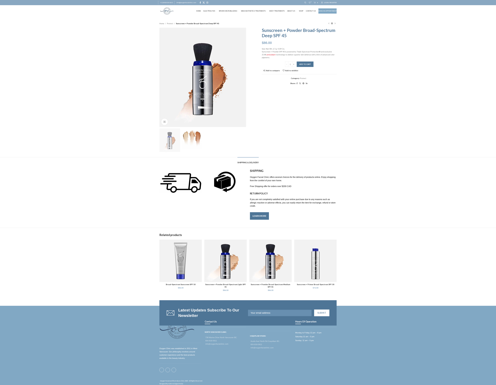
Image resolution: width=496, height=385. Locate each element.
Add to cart (305, 64)
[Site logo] (167, 11)
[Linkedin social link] (306, 83)
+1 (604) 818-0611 (166, 2)
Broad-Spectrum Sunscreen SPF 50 (180, 284)
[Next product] (335, 23)
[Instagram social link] (207, 3)
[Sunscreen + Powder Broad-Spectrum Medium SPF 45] (270, 261)
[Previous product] (328, 23)
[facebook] (162, 370)
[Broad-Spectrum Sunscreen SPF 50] (180, 261)
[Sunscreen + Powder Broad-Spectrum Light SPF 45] (225, 261)
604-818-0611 (211, 341)
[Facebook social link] (200, 3)
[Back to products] (332, 23)
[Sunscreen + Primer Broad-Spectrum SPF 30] (315, 261)
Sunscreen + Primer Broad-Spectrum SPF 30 (315, 284)
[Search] (305, 2)
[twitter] (168, 370)
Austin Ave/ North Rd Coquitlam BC (265, 341)
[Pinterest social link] (303, 83)
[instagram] (175, 370)
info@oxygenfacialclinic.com (186, 2)
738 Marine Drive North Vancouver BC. (221, 337)
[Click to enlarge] (164, 122)
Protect (170, 23)
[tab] (248, 161)
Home (161, 23)
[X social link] (204, 3)
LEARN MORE (259, 216)
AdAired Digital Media (175, 383)
